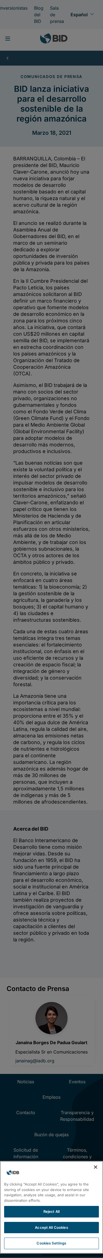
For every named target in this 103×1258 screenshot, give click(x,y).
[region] (51, 1207)
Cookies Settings (51, 1243)
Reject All (51, 1211)
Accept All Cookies (51, 1227)
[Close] (96, 1167)
